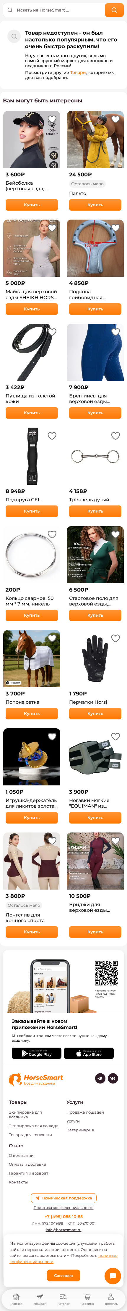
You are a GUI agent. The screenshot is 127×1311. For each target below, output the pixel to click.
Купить (32, 204)
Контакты (18, 1182)
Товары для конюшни (30, 1134)
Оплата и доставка (27, 1164)
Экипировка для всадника (25, 1114)
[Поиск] (114, 10)
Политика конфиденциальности (64, 1207)
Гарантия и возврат (28, 1173)
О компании (21, 1155)
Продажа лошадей (85, 1112)
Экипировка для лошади (33, 1125)
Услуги (73, 1121)
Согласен (63, 1275)
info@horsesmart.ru (64, 1230)
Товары (78, 72)
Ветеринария (80, 1130)
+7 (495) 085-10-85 (64, 1216)
